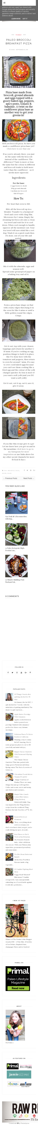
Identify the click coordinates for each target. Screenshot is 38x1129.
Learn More (15, 19)
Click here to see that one (18, 149)
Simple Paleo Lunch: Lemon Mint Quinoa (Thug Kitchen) (21, 796)
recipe (4, 473)
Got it (25, 19)
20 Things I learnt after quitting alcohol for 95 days (22, 696)
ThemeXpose (25, 1123)
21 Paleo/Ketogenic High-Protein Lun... (15, 549)
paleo (17, 470)
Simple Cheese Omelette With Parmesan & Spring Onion (23, 754)
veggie (9, 473)
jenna (13, 49)
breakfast (19, 35)
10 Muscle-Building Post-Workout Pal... (15, 581)
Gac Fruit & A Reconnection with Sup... (16, 517)
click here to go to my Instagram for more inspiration (18, 452)
